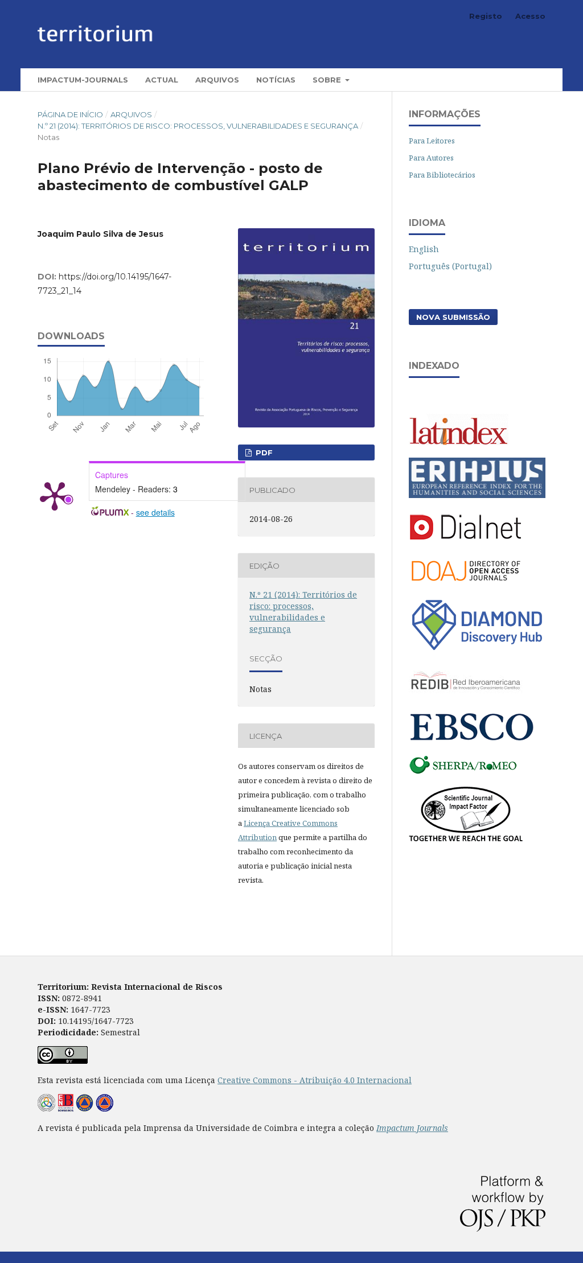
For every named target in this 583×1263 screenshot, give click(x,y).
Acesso (530, 15)
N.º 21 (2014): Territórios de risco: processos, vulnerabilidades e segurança (198, 125)
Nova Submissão (453, 317)
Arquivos (217, 79)
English (424, 249)
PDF (263, 452)
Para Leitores (432, 140)
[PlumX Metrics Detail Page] (54, 495)
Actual (161, 79)
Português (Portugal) (450, 266)
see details (155, 512)
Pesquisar (516, 79)
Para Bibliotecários (442, 175)
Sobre (328, 79)
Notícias (275, 79)
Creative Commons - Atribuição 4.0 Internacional (314, 1080)
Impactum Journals (412, 1127)
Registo (485, 15)
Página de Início (70, 114)
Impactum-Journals (83, 79)
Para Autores (431, 158)
